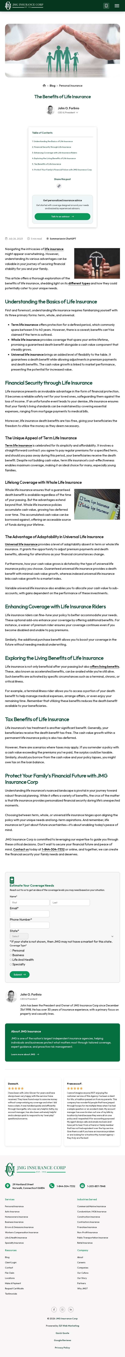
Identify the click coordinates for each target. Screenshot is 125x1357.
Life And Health (23, 960)
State (14, 931)
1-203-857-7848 (96, 1186)
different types (79, 283)
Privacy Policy (62, 1347)
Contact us (21, 849)
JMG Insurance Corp (67, 1318)
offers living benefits (104, 666)
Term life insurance (18, 445)
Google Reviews (62, 1340)
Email (14, 908)
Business (18, 955)
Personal (18, 950)
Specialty (18, 964)
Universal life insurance (21, 544)
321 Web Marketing (69, 1325)
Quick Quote (62, 1333)
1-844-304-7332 (53, 849)
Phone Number (21, 919)
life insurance (54, 249)
